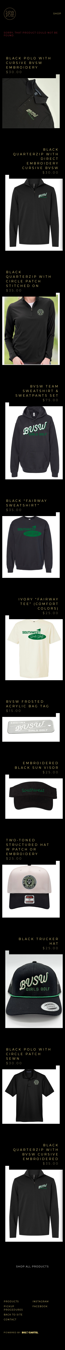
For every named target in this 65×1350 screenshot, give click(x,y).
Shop (57, 14)
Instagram (40, 1301)
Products (11, 1301)
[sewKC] (13, 14)
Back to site (13, 1314)
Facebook (40, 1306)
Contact (10, 1319)
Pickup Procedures (13, 1308)
